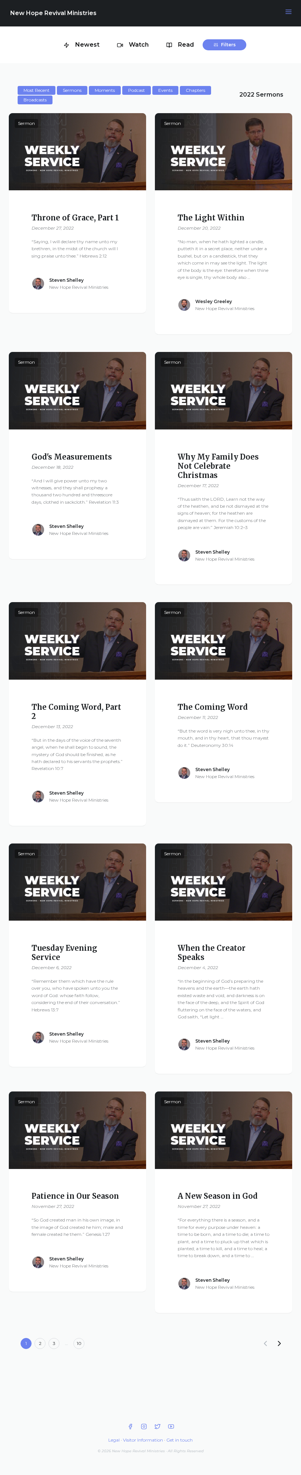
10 (79, 1343)
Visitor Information (143, 1440)
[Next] (279, 1343)
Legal (114, 1440)
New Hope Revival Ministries (53, 13)
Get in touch (179, 1440)
